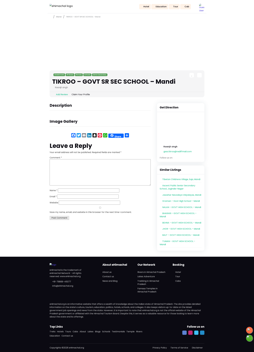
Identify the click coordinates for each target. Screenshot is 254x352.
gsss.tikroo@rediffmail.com (178, 151)
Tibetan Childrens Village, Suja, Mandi (181, 179)
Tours (68, 331)
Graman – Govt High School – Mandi (181, 201)
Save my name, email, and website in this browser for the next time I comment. (91, 212)
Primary (79, 75)
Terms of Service (179, 347)
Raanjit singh (170, 146)
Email (53, 196)
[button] (201, 6)
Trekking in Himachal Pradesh (148, 282)
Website (54, 202)
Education (161, 6)
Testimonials (118, 331)
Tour (175, 6)
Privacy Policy (160, 347)
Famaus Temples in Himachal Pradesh (147, 290)
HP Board (70, 75)
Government (59, 75)
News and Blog (109, 281)
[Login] (195, 75)
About (83, 331)
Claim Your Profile (81, 94)
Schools (87, 75)
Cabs (178, 281)
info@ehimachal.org (62, 285)
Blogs (98, 331)
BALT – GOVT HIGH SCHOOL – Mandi (180, 235)
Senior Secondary (99, 75)
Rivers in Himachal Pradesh (151, 272)
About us (107, 272)
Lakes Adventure (146, 276)
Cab (187, 6)
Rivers (139, 331)
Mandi (59, 16)
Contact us (108, 276)
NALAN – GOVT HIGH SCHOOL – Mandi (181, 207)
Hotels (60, 331)
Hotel (146, 6)
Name (53, 190)
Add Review (62, 94)
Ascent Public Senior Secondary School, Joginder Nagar (177, 187)
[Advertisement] (127, 39)
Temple (130, 331)
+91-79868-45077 (61, 281)
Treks (52, 331)
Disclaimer (197, 347)
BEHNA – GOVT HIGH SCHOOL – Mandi (181, 222)
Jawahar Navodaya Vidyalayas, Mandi (181, 194)
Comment (56, 157)
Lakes (90, 331)
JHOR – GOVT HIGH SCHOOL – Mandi (181, 228)
